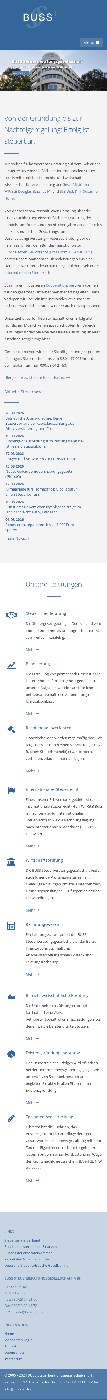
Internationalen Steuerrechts (28, 272)
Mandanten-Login (18, 1339)
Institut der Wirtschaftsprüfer (27, 1259)
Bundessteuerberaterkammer (28, 1252)
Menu (89, 42)
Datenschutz (14, 1352)
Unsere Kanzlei (19, 73)
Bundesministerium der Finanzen (30, 1246)
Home (9, 1333)
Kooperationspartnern (65, 285)
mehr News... (16, 538)
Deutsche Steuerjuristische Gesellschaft (36, 1265)
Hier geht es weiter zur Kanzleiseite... (35, 377)
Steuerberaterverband (22, 1240)
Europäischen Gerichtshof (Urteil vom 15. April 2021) (48, 252)
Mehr (31, 649)
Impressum (13, 1358)
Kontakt (10, 1346)
